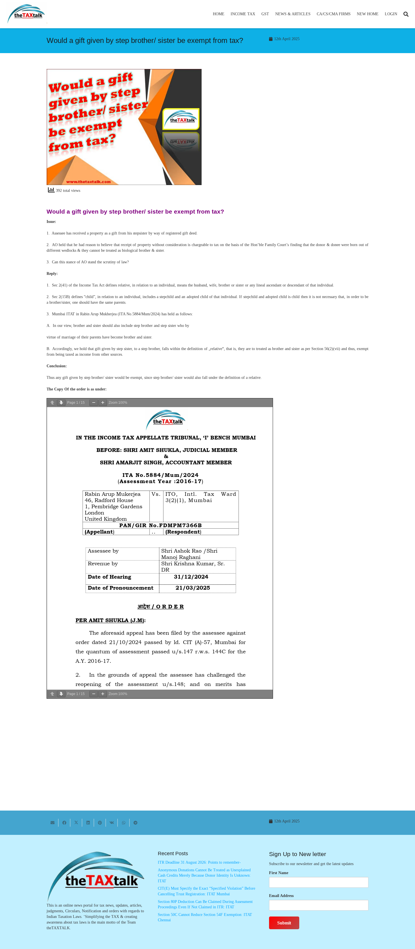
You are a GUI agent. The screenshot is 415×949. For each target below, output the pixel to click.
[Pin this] (100, 823)
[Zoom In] (103, 402)
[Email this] (52, 823)
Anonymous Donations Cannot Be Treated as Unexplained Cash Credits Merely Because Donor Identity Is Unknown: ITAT (204, 875)
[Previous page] (52, 402)
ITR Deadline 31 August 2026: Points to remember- (199, 862)
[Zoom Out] (93, 402)
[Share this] (64, 823)
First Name (278, 873)
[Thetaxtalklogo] (26, 14)
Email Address (281, 896)
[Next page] (61, 402)
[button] (257, 14)
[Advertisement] (290, 119)
